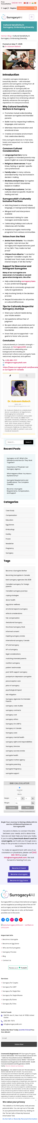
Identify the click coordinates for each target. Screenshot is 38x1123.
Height (6, 798)
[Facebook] (3, 920)
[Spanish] (35, 3)
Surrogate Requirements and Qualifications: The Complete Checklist (18, 482)
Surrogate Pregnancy (13, 769)
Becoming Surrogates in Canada (18, 575)
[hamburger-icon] (31, 17)
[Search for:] (19, 442)
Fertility (8, 534)
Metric (20, 794)
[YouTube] (21, 920)
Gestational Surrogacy (14, 622)
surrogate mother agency (15, 760)
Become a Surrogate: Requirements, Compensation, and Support (18, 491)
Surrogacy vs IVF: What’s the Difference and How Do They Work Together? (19, 460)
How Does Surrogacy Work (15, 627)
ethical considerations (14, 613)
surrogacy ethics (12, 719)
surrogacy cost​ (11, 715)
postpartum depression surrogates (18, 676)
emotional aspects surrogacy (17, 609)
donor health (10, 600)
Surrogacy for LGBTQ (13, 724)
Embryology (10, 529)
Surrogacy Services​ (13, 746)
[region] (19, 1110)
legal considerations (13, 654)
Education (9, 520)
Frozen (8, 539)
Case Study (10, 511)
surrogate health (12, 755)
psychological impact (14, 690)
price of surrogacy (12, 686)
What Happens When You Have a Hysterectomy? (19, 475)
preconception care (13, 681)
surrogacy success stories (15, 751)
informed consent (12, 631)
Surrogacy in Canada (13, 728)
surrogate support (12, 773)
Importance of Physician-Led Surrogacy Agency (17, 468)
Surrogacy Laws (11, 733)
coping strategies (12, 595)
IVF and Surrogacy (12, 645)
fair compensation (13, 618)
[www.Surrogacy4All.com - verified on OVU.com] (19, 927)
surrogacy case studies (14, 706)
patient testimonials (13, 667)
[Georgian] (30, 3)
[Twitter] (7, 920)
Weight (6, 802)
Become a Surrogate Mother (16, 571)
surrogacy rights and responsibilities (19, 742)
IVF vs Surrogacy (12, 649)
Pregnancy (10, 548)
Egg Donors (10, 525)
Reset (28, 808)
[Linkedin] (16, 920)
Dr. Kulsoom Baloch (13, 46)
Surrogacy (9, 553)
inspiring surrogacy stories (15, 636)
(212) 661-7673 (17, 3)
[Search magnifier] (35, 8)
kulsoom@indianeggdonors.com (19, 406)
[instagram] (12, 920)
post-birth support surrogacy (16, 672)
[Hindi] (33, 3)
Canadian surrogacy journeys (16, 591)
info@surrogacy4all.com (15, 362)
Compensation (11, 515)
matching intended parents (16, 658)
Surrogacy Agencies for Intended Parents (18, 700)
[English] (27, 3)
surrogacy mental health (15, 737)
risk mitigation (11, 695)
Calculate (12, 808)
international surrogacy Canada (17, 640)
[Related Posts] (27, 375)
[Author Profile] (11, 375)
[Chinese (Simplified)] (25, 3)
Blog (9, 36)
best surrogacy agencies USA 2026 (18, 580)
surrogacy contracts (13, 710)
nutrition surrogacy (13, 663)
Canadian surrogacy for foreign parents (17, 585)
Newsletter (10, 544)
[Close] (36, 1100)
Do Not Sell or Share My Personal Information (19, 1119)
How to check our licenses (15, 1066)
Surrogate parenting (13, 764)
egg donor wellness (13, 604)
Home (3, 36)
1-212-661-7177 (11, 360)
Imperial (19, 790)
